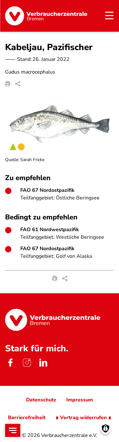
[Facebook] (10, 362)
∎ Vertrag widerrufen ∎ (83, 417)
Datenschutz (41, 399)
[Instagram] (26, 362)
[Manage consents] (105, 428)
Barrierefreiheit (26, 417)
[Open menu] (12, 430)
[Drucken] (7, 83)
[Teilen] (17, 83)
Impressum (79, 399)
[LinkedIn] (43, 362)
